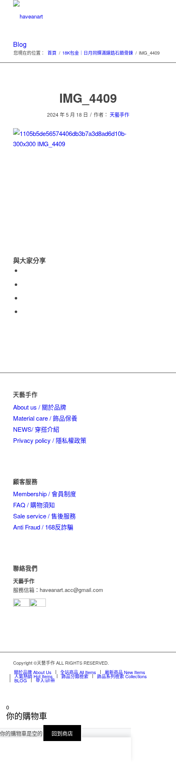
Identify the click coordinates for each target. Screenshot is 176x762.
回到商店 (62, 733)
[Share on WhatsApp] (24, 297)
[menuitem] (33, 672)
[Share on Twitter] (24, 284)
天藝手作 (119, 114)
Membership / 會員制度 (44, 493)
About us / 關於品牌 (39, 407)
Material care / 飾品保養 (45, 418)
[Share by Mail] (24, 311)
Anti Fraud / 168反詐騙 (43, 527)
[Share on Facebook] (24, 270)
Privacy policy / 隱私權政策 (49, 440)
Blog (20, 44)
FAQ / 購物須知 (34, 504)
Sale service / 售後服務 (44, 515)
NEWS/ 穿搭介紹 (36, 429)
